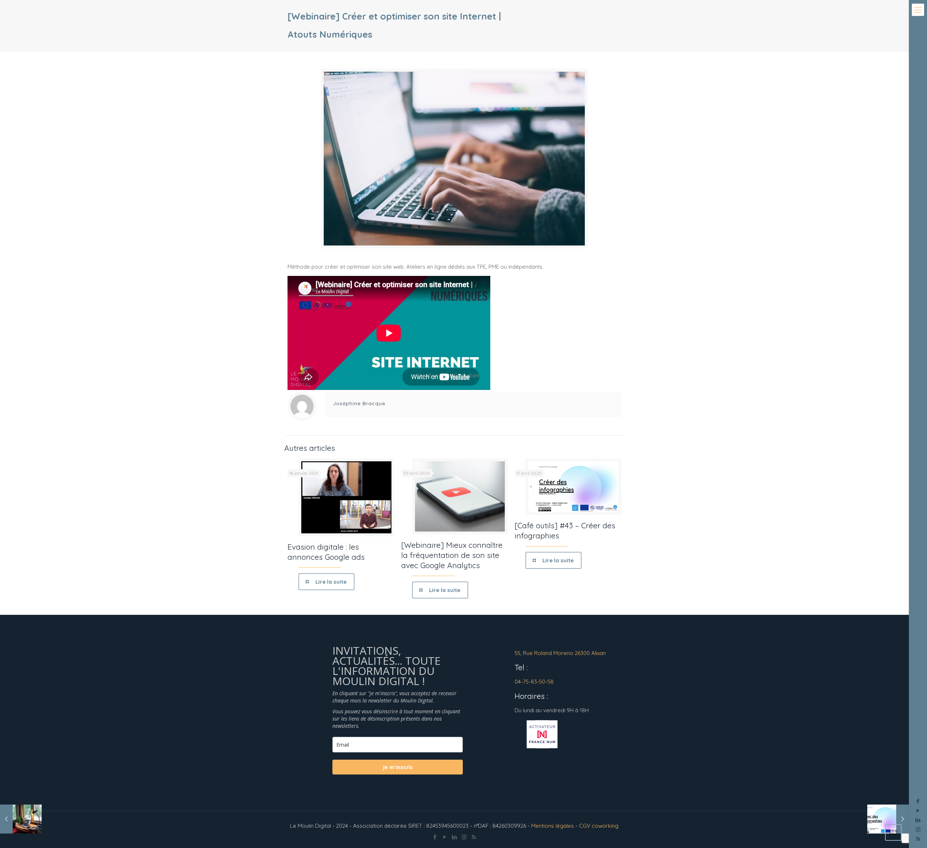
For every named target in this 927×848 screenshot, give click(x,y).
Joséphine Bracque (359, 403)
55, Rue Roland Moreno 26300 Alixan (560, 653)
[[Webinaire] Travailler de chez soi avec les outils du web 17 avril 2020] (21, 819)
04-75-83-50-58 (534, 681)
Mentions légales (552, 825)
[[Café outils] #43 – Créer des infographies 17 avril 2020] (888, 819)
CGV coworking (598, 825)
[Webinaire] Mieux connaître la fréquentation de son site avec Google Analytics (452, 555)
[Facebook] (918, 801)
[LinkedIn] (918, 819)
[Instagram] (918, 829)
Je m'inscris (398, 767)
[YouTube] (918, 810)
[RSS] (474, 837)
